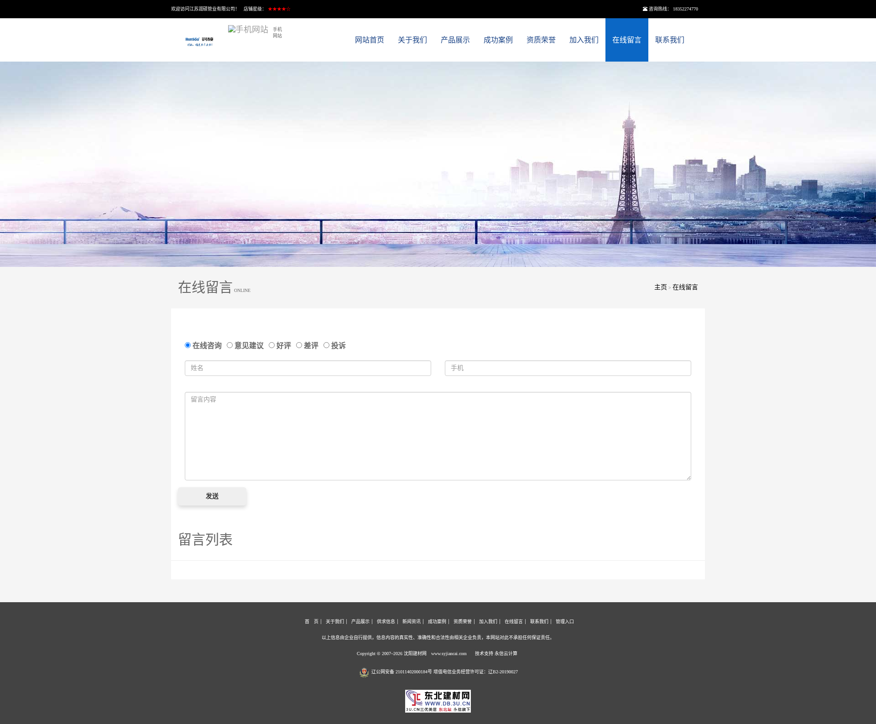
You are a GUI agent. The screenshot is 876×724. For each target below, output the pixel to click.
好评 (285, 345)
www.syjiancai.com (449, 653)
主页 (660, 287)
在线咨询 (208, 345)
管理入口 (565, 621)
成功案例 (498, 40)
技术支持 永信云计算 (496, 653)
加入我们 (584, 40)
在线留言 (626, 40)
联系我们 (669, 40)
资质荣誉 (541, 40)
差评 (312, 345)
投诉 (337, 345)
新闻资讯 (411, 621)
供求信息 (386, 621)
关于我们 (412, 40)
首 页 (311, 621)
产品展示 (455, 40)
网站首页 (369, 40)
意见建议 (250, 345)
